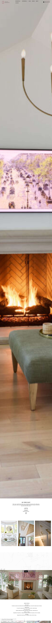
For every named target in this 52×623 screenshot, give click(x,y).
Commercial (24, 1)
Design (33, 1)
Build (30, 1)
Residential (17, 1)
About (37, 1)
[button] (18, 1)
